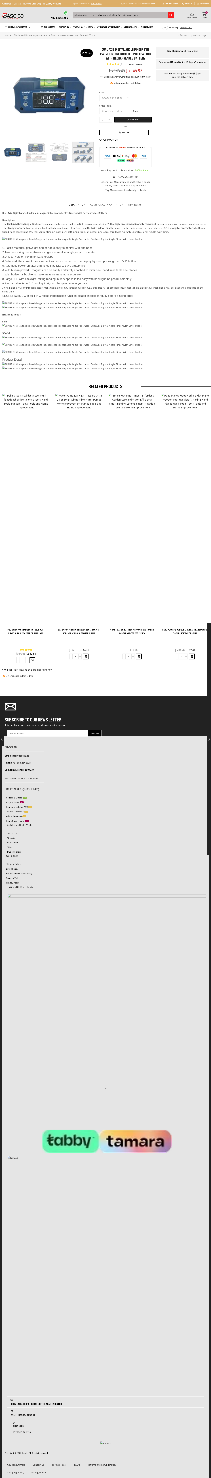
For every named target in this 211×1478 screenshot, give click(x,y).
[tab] (77, 204)
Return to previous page (193, 35)
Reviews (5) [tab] (135, 204)
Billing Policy (147, 27)
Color (102, 92)
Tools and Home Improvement (31, 35)
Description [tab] (77, 204)
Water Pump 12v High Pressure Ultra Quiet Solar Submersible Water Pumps (79, 631)
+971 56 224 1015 (22, 762)
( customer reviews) (132, 64)
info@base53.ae (20, 755)
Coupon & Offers (48, 27)
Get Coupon (146, 3)
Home (8, 35)
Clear (136, 111)
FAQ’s (90, 27)
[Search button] (171, 15)
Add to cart (134, 119)
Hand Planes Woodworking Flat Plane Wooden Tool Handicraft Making (185, 631)
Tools (54, 35)
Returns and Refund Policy (108, 27)
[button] (74, 3)
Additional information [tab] (106, 204)
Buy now (125, 132)
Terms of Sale (78, 27)
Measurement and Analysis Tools (77, 35)
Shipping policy (130, 27)
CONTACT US (186, 27)
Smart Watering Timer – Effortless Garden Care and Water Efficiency (132, 631)
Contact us (64, 27)
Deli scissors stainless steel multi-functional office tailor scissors (25, 631)
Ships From (105, 105)
